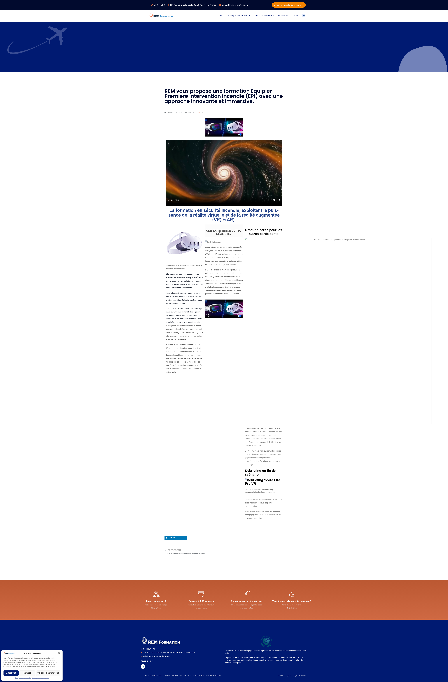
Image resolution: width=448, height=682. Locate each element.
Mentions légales (171, 675)
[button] (59, 653)
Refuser (27, 673)
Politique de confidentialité (23, 678)
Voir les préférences (48, 673)
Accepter (11, 673)
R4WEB (303, 675)
